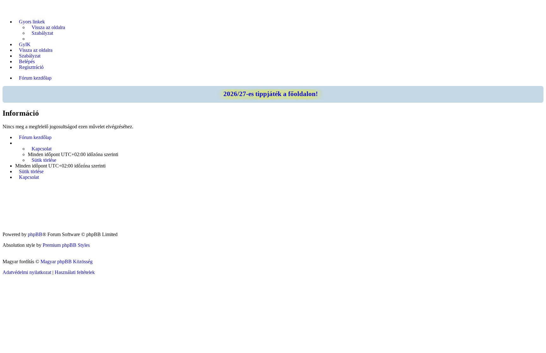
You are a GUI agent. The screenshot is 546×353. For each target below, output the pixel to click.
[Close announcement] (538, 91)
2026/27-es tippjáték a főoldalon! (270, 94)
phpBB (35, 234)
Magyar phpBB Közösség (66, 261)
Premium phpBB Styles (66, 245)
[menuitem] (46, 27)
